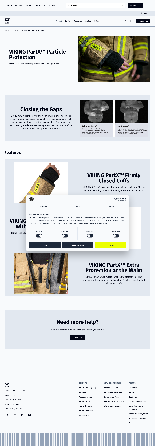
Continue (134, 6)
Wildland (82, 392)
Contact (96, 21)
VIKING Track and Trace (112, 388)
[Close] (148, 5)
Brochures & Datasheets (113, 392)
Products (59, 21)
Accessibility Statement (137, 418)
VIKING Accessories (86, 411)
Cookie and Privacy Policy (138, 414)
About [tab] (111, 207)
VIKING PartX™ (84, 402)
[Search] (131, 21)
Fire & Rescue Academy (112, 406)
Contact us (143, 21)
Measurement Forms (111, 397)
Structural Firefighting (87, 388)
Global (145, 13)
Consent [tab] (43, 207)
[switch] (65, 235)
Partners (132, 392)
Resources (78, 21)
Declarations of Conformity (114, 402)
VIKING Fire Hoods (85, 406)
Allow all (110, 245)
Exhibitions (133, 397)
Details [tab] (77, 207)
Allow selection (77, 245)
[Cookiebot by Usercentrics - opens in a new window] (116, 199)
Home (7, 30)
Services (68, 21)
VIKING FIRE (133, 388)
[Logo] (7, 21)
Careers (132, 423)
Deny (45, 245)
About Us (88, 21)
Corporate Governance (137, 402)
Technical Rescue (85, 397)
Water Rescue (84, 415)
